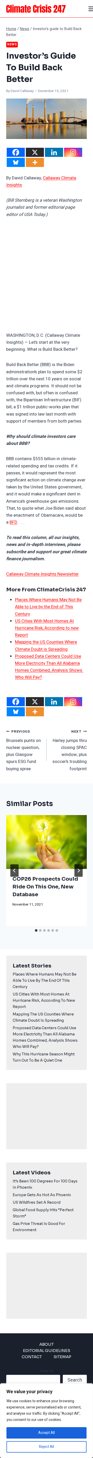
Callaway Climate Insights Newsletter (42, 574)
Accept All (46, 1432)
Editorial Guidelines (46, 1350)
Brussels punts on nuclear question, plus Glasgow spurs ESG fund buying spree (23, 750)
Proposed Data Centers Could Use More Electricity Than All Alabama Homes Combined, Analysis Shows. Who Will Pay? (45, 1037)
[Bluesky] (16, 162)
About (46, 1344)
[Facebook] (16, 152)
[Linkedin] (54, 152)
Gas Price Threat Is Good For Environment (39, 1226)
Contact (32, 1356)
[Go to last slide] (14, 870)
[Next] (78, 870)
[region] (46, 1420)
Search (46, 1371)
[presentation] (46, 842)
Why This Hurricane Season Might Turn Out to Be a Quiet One (44, 1057)
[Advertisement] (46, 275)
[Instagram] (73, 152)
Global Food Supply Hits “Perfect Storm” (43, 1213)
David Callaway (22, 91)
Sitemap (62, 1356)
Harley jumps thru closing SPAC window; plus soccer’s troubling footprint (69, 750)
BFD (13, 522)
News (12, 44)
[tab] (36, 930)
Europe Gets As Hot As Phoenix (42, 1195)
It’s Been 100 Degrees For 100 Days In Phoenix (45, 1184)
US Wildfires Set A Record (36, 1202)
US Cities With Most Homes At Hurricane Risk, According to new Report (47, 628)
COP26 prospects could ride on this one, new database (45, 887)
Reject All (46, 1446)
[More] (35, 162)
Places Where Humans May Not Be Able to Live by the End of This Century (48, 607)
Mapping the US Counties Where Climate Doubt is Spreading (43, 1017)
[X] (35, 152)
